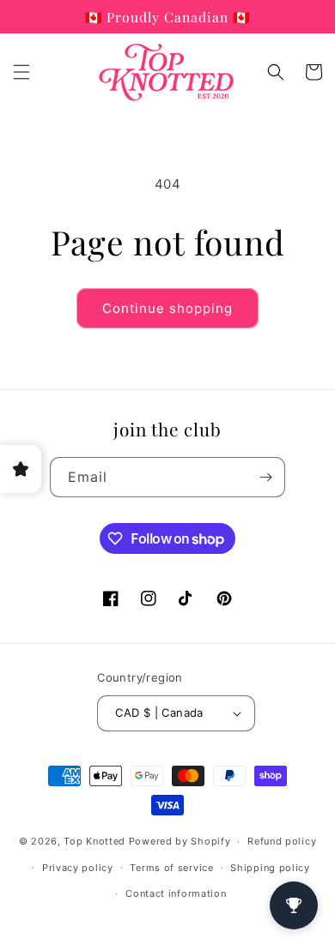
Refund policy (281, 841)
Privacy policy (77, 868)
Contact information (175, 893)
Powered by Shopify (180, 841)
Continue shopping (167, 308)
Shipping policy (270, 868)
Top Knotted (94, 841)
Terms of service (171, 868)
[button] (21, 72)
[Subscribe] (265, 477)
